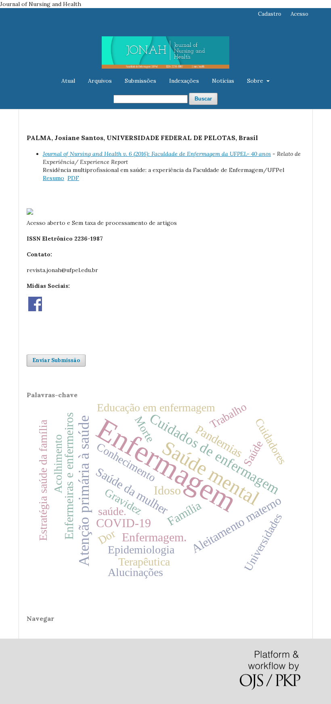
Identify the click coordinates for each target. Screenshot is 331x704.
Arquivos (100, 80)
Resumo (53, 178)
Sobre (256, 80)
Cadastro (269, 13)
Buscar (203, 99)
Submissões (140, 80)
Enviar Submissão (56, 360)
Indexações (184, 80)
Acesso (299, 13)
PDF (73, 178)
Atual (68, 80)
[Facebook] (35, 309)
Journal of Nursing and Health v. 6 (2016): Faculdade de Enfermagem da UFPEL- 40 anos (157, 153)
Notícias (223, 80)
